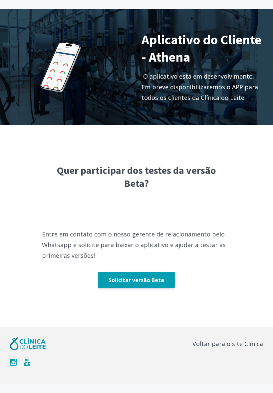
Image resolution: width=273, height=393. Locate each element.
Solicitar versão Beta (136, 280)
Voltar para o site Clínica (227, 344)
